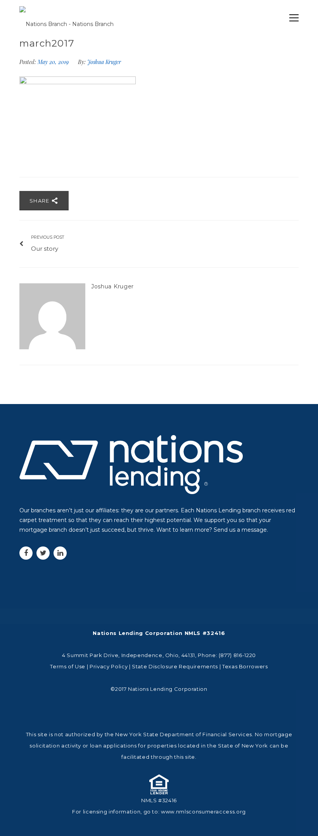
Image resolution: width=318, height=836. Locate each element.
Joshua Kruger (104, 62)
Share (40, 201)
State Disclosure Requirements (175, 666)
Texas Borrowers (245, 666)
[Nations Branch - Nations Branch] (66, 17)
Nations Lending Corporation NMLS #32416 (159, 633)
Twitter (43, 553)
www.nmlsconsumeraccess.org (203, 811)
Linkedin (60, 553)
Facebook (26, 553)
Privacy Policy (109, 666)
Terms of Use (67, 666)
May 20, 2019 (54, 62)
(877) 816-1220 (237, 655)
